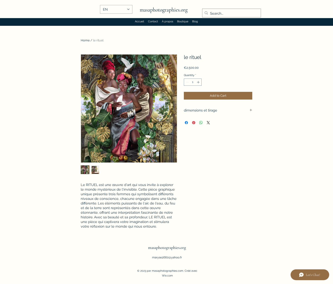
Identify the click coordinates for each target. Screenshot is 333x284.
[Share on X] (208, 122)
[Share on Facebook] (186, 122)
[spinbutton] (192, 82)
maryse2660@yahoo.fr (167, 257)
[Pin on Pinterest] (193, 122)
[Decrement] (186, 82)
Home (85, 40)
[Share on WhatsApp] (201, 122)
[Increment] (198, 82)
